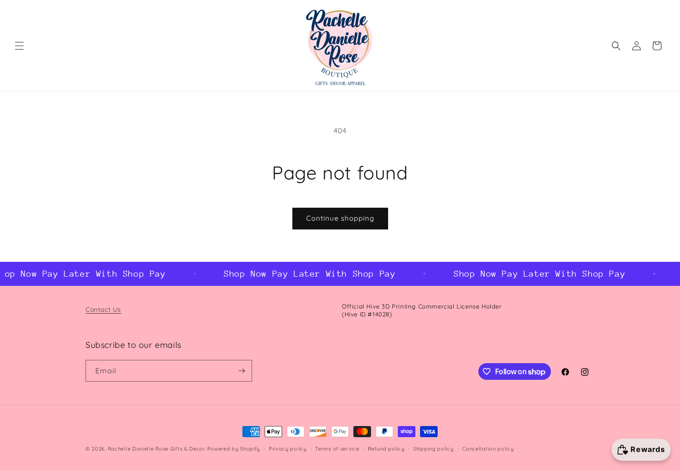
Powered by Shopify (233, 448)
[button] (19, 46)
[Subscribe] (241, 371)
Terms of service (337, 448)
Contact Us (103, 309)
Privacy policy (288, 448)
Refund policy (386, 448)
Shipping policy (433, 448)
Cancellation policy (487, 448)
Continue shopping (340, 218)
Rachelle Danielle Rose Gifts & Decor (156, 448)
